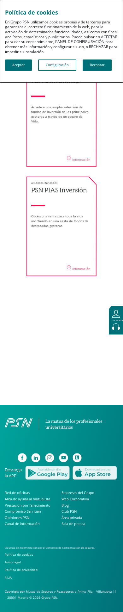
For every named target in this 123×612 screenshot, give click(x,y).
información (79, 158)
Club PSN (69, 511)
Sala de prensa (73, 523)
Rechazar (97, 65)
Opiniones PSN (17, 517)
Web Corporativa (75, 498)
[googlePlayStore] (47, 472)
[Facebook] (22, 457)
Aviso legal (13, 562)
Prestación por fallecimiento (27, 505)
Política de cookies (19, 555)
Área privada (72, 517)
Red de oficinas (17, 492)
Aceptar (18, 65)
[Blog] (77, 457)
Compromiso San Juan (23, 511)
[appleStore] (94, 472)
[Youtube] (63, 457)
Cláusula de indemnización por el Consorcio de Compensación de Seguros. (50, 547)
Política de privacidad (21, 570)
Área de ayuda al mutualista (27, 498)
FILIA (8, 578)
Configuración (57, 65)
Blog (65, 505)
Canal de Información (22, 523)
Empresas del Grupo (78, 492)
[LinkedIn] (35, 457)
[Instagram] (49, 457)
